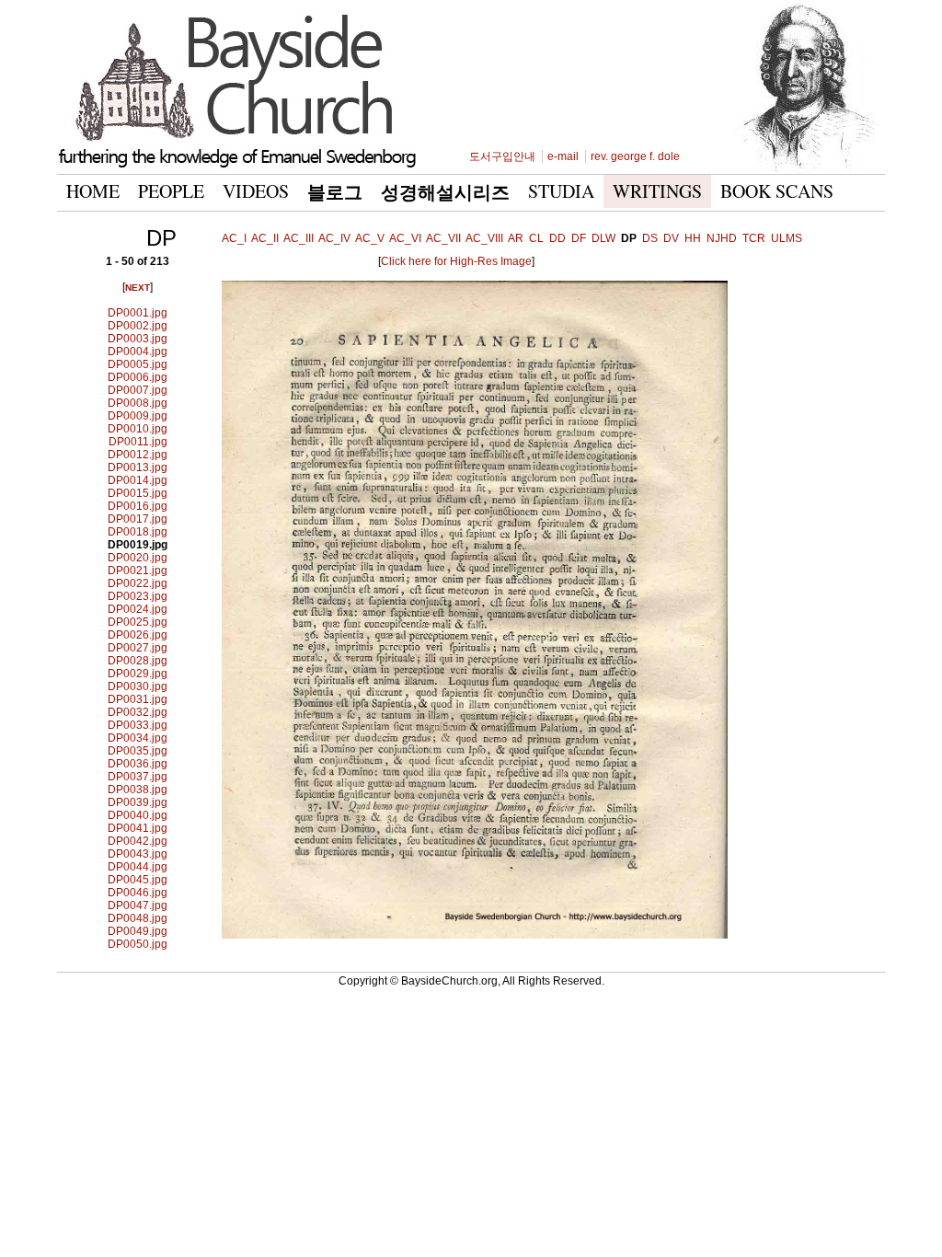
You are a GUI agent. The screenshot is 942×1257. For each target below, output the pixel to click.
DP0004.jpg (137, 351)
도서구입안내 (502, 156)
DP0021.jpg (137, 570)
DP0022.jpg (137, 583)
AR (515, 238)
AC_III (298, 238)
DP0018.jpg (137, 531)
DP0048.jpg (137, 918)
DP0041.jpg (137, 828)
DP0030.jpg (137, 686)
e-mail (563, 156)
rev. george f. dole (635, 156)
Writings (657, 191)
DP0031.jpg (137, 699)
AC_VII (443, 238)
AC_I (234, 238)
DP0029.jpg (137, 673)
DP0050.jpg (137, 944)
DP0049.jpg (137, 931)
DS (650, 238)
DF (578, 238)
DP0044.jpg (137, 866)
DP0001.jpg (137, 312)
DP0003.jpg (137, 338)
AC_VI (405, 238)
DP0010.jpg (137, 428)
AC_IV (334, 238)
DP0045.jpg (137, 879)
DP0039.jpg (137, 802)
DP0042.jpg (137, 841)
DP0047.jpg (137, 905)
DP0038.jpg (137, 789)
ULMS (786, 238)
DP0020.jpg (137, 557)
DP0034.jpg (137, 738)
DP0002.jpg (137, 325)
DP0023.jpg (137, 596)
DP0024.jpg (137, 609)
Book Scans (776, 191)
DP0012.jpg (137, 454)
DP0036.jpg (137, 763)
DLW (603, 238)
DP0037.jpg (137, 776)
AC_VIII (484, 238)
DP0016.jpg (137, 506)
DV (671, 238)
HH (692, 238)
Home (93, 191)
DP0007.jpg (137, 390)
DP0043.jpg (137, 854)
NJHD (721, 238)
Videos (256, 191)
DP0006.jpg (137, 377)
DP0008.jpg (137, 403)
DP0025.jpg (137, 622)
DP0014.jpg (137, 480)
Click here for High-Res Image (456, 261)
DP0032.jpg (137, 712)
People (171, 191)
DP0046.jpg (137, 892)
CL (536, 238)
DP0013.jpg (137, 467)
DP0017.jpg (137, 519)
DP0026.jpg (137, 634)
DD (557, 238)
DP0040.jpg (137, 815)
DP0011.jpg (138, 441)
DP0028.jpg (137, 660)
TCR (753, 238)
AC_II (265, 238)
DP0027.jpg (137, 647)
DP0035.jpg (137, 750)
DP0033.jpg (137, 725)
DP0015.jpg (137, 493)
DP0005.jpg (137, 364)
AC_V (370, 238)
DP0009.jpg (137, 415)
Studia (561, 191)
